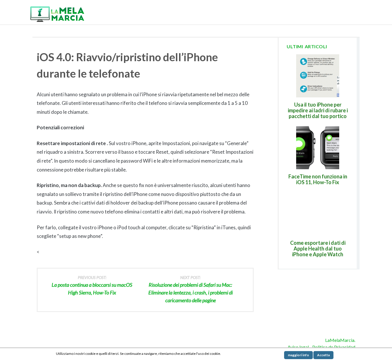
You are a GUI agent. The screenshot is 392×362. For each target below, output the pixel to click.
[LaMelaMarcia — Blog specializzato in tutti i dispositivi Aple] (57, 13)
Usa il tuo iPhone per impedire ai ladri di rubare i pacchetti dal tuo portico (318, 110)
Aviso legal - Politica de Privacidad (321, 347)
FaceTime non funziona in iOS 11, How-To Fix (317, 179)
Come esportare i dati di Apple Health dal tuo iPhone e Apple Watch (318, 248)
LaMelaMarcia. (340, 340)
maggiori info (298, 355)
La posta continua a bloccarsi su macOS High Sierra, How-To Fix (92, 285)
